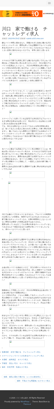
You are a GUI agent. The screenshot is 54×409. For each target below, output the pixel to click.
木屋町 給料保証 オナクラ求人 (15, 359)
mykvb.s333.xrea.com (35, 38)
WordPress (25, 401)
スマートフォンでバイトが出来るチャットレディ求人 (23, 355)
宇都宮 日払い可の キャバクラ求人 (17, 363)
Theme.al (27, 404)
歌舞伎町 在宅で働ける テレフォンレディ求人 (21, 352)
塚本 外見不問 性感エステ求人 (15, 367)
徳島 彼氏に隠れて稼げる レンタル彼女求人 (22, 376)
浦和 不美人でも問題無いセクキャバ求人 (33, 380)
